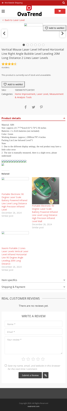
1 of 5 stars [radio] (23, 359)
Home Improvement (25, 94)
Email (11, 331)
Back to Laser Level (15, 20)
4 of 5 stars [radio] (38, 359)
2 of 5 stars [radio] (28, 359)
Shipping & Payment (13, 287)
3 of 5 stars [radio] (33, 359)
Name (11, 324)
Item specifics (9, 280)
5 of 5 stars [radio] (43, 359)
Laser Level (42, 94)
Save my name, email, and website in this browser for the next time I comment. (34, 367)
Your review (14, 339)
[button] (4, 33)
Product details (11, 118)
